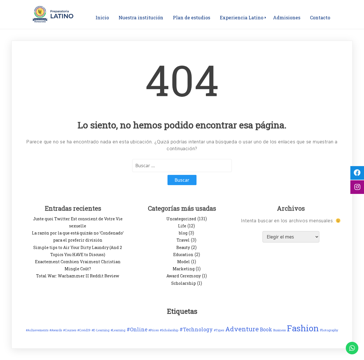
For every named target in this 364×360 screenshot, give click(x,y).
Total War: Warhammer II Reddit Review (77, 276)
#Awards (55, 330)
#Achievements (37, 330)
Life (182, 226)
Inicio (102, 17)
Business (279, 330)
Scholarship (183, 283)
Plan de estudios (191, 17)
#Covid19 (83, 330)
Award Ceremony (183, 276)
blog (183, 233)
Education (183, 254)
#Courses (69, 330)
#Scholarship (169, 330)
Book (266, 329)
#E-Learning (100, 330)
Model (183, 261)
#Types (219, 330)
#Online (137, 329)
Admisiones (286, 17)
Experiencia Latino (241, 17)
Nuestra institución (141, 17)
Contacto (320, 17)
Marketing (184, 268)
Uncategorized (181, 218)
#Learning (118, 330)
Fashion (303, 328)
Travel (183, 240)
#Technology (196, 329)
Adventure (242, 329)
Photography (329, 330)
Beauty (183, 247)
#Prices (153, 330)
